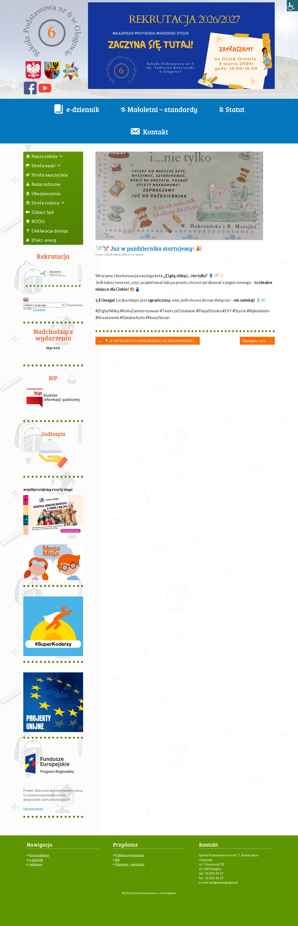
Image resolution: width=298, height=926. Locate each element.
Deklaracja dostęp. (49, 230)
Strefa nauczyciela (49, 174)
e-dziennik (36, 860)
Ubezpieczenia (45, 193)
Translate (39, 309)
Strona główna (39, 855)
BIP (117, 860)
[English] (25, 299)
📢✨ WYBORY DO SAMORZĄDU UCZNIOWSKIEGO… (147, 340)
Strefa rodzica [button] (45, 202)
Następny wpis (257, 340)
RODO (38, 221)
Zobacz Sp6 (42, 212)
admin (139, 254)
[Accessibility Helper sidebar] (292, 5)
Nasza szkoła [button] (44, 156)
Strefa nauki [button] (43, 165)
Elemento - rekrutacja (129, 864)
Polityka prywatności (129, 855)
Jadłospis (35, 864)
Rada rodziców (46, 184)
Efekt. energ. (44, 240)
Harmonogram (33, 808)
